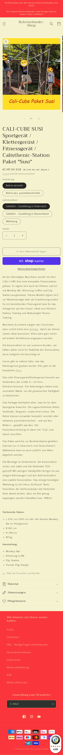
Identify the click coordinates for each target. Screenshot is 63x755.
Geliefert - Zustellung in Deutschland (27, 214)
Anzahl (6, 229)
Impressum (13, 637)
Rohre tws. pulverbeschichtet (23, 193)
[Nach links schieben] (24, 118)
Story (18, 370)
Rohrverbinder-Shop (27, 749)
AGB (9, 675)
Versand (6, 174)
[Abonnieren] (52, 704)
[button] (4, 23)
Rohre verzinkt (14, 185)
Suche (10, 629)
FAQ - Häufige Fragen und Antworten (27, 644)
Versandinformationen (19, 652)
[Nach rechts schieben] (39, 118)
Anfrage (33, 329)
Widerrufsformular (17, 682)
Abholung (11, 221)
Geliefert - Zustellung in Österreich (26, 206)
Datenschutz (13, 660)
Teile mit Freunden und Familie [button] (23, 573)
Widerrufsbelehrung (18, 667)
